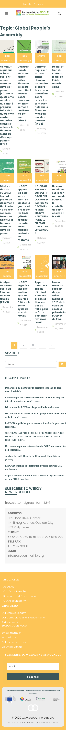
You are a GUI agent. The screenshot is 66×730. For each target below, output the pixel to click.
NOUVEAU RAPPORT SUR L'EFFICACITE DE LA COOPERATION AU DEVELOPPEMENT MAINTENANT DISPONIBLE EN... (34, 436)
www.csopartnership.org (38, 718)
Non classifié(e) (7, 58)
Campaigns (41, 58)
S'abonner (33, 676)
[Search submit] (62, 364)
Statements (6, 177)
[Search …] (59, 14)
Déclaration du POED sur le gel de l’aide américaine (32, 407)
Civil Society (7, 273)
